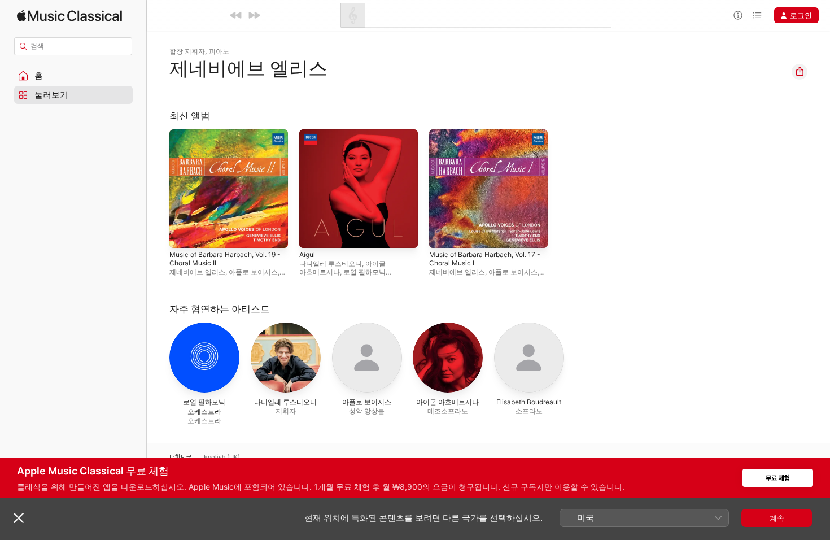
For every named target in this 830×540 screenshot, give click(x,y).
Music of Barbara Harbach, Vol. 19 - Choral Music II (228, 138)
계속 (777, 517)
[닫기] (19, 518)
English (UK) (222, 457)
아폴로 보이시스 (253, 272)
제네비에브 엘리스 (197, 272)
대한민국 (180, 457)
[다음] (254, 15)
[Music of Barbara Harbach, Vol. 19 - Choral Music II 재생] (183, 233)
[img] (69, 15)
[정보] (738, 15)
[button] (73, 75)
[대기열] (757, 15)
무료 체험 (778, 478)
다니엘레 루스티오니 (330, 263)
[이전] (236, 15)
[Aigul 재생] (313, 233)
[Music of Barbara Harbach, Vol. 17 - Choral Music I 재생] (443, 233)
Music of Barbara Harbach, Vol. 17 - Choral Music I (488, 138)
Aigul (308, 133)
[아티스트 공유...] (799, 72)
